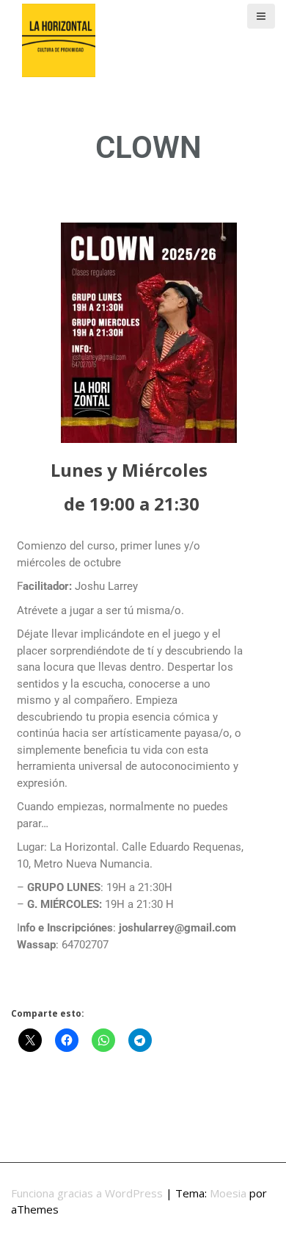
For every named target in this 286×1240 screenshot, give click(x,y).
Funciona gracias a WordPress (87, 1193)
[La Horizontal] (58, 39)
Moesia (228, 1193)
